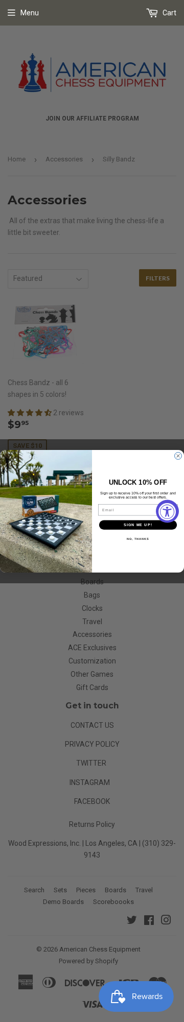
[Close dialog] (178, 455)
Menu (29, 13)
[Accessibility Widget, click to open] (167, 511)
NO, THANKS (138, 538)
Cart (168, 13)
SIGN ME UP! (138, 524)
